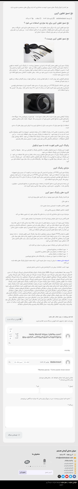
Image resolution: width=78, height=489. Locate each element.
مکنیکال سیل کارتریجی (65, 302)
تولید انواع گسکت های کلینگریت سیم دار (50, 284)
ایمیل (70, 386)
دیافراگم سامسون (35, 288)
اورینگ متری (51, 279)
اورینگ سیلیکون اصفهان (53, 277)
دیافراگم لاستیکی (40, 290)
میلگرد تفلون (32, 302)
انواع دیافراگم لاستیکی (30, 272)
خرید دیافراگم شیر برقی (16, 286)
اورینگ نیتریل (29, 279)
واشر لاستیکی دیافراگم (24, 304)
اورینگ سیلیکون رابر (39, 277)
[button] (26, 466)
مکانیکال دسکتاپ (13, 295)
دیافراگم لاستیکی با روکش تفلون (24, 290)
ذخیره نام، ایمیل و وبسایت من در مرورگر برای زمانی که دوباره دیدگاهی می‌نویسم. (45, 398)
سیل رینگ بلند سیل (66, 295)
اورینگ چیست (41, 275)
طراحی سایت (72, 482)
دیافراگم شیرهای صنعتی (22, 288)
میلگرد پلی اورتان (42, 302)
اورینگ (20, 272)
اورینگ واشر (9, 279)
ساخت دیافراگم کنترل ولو (14, 293)
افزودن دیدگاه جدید (13, 319)
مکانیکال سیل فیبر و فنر (45, 299)
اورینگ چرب (50, 275)
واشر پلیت (69, 304)
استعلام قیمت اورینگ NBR (54, 272)
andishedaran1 (61, 18)
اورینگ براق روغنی (60, 275)
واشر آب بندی (11, 302)
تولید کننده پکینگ (17, 284)
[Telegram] (70, 476)
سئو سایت (63, 482)
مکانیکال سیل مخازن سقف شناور (27, 299)
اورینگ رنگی (21, 275)
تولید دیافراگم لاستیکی (30, 284)
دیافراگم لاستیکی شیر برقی (54, 293)
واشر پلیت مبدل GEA (46, 304)
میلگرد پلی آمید (52, 302)
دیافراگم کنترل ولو (51, 290)
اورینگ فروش (60, 279)
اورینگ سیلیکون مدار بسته (24, 277)
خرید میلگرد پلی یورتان (54, 288)
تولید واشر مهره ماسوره (45, 286)
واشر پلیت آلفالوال (59, 304)
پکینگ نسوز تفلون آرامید (20, 281)
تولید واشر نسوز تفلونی (31, 286)
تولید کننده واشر (58, 286)
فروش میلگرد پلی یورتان (43, 295)
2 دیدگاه (28, 18)
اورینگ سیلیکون (67, 277)
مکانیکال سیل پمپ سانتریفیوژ (27, 297)
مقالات (37, 18)
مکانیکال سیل (67, 297)
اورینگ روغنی (13, 275)
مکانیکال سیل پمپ (43, 297)
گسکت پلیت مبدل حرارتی (27, 295)
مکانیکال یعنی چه (11, 299)
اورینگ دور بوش (31, 275)
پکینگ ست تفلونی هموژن (64, 281)
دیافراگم (44, 288)
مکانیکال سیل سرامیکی (60, 299)
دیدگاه (70, 405)
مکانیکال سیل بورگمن (56, 297)
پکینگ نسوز (51, 281)
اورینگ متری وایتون (40, 279)
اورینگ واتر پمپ (19, 279)
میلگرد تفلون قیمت (22, 302)
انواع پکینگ (41, 272)
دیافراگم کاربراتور (62, 290)
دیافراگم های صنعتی (39, 293)
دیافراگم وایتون (27, 293)
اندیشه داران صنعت (63, 260)
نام (37, 386)
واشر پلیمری (35, 304)
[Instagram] (59, 476)
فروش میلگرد (55, 295)
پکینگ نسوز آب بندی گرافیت (38, 281)
